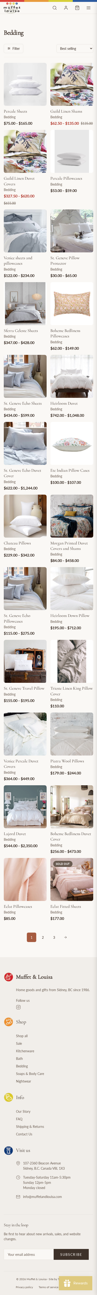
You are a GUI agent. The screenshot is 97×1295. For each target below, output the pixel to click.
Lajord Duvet (15, 833)
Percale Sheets (15, 111)
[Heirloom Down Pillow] (71, 588)
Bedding (22, 1066)
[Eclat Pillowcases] (25, 879)
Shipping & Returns (30, 1127)
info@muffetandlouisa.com (42, 1197)
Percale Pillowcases (66, 178)
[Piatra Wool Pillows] (71, 734)
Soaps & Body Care (30, 1074)
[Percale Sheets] (25, 84)
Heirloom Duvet (64, 403)
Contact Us (24, 1134)
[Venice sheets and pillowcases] (25, 230)
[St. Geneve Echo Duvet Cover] (25, 443)
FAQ (19, 1119)
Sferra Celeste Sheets (21, 330)
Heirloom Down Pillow (69, 615)
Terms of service (48, 1287)
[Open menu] (88, 8)
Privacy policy (24, 1287)
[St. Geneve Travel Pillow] (25, 661)
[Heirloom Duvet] (71, 376)
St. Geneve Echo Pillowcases (17, 618)
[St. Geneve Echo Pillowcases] (25, 588)
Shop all (22, 1036)
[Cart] (77, 8)
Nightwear (23, 1081)
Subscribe (71, 1255)
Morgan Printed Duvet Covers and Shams (69, 545)
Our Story (23, 1111)
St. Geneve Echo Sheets (23, 403)
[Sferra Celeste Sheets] (25, 303)
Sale (19, 1043)
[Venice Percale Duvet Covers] (25, 734)
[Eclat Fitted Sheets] (71, 879)
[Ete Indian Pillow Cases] (71, 443)
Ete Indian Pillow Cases (69, 470)
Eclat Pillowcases (18, 906)
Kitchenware (25, 1051)
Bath (19, 1059)
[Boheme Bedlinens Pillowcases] (71, 303)
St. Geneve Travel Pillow (24, 688)
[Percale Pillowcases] (71, 151)
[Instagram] (54, 1007)
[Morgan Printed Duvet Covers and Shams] (71, 516)
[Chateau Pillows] (25, 516)
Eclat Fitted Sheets (65, 906)
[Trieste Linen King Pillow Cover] (71, 661)
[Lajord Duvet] (25, 806)
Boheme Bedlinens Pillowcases (65, 333)
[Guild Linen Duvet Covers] (25, 151)
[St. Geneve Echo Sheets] (25, 376)
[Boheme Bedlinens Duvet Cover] (71, 806)
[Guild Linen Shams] (71, 84)
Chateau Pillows (17, 543)
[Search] (54, 8)
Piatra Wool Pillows (67, 761)
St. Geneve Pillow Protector (65, 260)
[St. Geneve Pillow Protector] (71, 230)
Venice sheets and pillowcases (18, 260)
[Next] (65, 937)
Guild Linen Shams (66, 111)
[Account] (66, 8)
